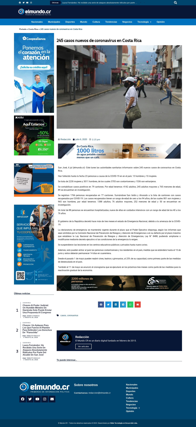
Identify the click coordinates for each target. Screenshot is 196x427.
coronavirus (72, 315)
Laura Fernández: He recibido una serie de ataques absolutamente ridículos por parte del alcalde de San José (100, 3)
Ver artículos (83, 346)
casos (63, 315)
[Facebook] (20, 3)
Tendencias (111, 22)
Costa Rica (33, 29)
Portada (22, 29)
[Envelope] (52, 399)
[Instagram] (31, 3)
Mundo (83, 22)
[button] (175, 2)
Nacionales (37, 22)
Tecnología (143, 22)
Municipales (54, 22)
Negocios (127, 22)
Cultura (96, 22)
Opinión (161, 22)
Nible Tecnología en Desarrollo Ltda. (123, 423)
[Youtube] (27, 3)
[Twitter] (23, 3)
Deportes (70, 22)
